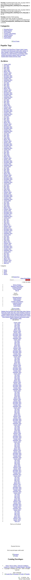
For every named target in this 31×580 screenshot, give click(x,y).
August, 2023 (7, 115)
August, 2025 (7, 81)
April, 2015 (7, 257)
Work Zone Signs (21, 55)
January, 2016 (7, 244)
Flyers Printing (17, 289)
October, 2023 (7, 112)
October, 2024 (7, 95)
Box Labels (17, 312)
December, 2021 (8, 144)
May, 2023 (6, 119)
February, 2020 (7, 175)
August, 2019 (7, 183)
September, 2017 (8, 216)
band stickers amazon (10, 55)
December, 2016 (8, 229)
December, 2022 (8, 127)
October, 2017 (7, 215)
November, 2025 (8, 77)
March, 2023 (7, 122)
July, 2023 (6, 117)
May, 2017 (6, 222)
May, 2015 (6, 256)
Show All (6, 263)
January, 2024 (7, 108)
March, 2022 (7, 139)
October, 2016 (7, 232)
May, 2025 (6, 85)
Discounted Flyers (21, 315)
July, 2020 (6, 168)
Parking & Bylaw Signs (15, 56)
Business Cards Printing (17, 286)
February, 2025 (7, 90)
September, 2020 (8, 165)
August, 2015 (7, 251)
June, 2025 (6, 84)
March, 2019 (7, 190)
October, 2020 (7, 163)
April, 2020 (7, 172)
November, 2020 (8, 162)
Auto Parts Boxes (11, 49)
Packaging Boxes (8, 29)
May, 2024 (6, 102)
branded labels (5, 56)
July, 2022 (6, 134)
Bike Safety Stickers (25, 311)
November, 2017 (8, 213)
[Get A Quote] (15, 41)
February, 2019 (7, 192)
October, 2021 (7, 146)
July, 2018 (6, 202)
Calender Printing (8, 35)
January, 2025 (7, 91)
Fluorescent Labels (14, 51)
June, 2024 (6, 101)
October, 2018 (7, 198)
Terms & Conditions (23, 565)
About (5, 271)
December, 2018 (8, 195)
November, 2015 (8, 247)
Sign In (5, 274)
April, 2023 (7, 121)
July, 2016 (6, 236)
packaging (3, 49)
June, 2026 (6, 67)
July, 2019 (6, 185)
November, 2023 (8, 111)
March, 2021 (7, 156)
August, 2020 (7, 166)
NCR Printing (7, 32)
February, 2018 (7, 209)
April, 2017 (7, 223)
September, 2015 (8, 250)
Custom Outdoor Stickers (8, 314)
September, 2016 (8, 233)
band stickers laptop (24, 317)
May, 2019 (6, 188)
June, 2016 (6, 237)
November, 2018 (8, 196)
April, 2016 (7, 240)
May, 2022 (6, 136)
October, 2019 (7, 180)
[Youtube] (27, 574)
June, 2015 (6, 254)
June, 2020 (6, 169)
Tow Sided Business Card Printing (15, 53)
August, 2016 (7, 234)
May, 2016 (6, 239)
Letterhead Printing (17, 287)
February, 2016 (7, 243)
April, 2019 (7, 189)
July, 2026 (6, 65)
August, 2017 (7, 217)
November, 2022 (8, 128)
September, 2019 (8, 182)
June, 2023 (6, 118)
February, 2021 (7, 158)
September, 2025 (8, 80)
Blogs (5, 272)
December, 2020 (8, 161)
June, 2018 (6, 203)
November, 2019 (8, 179)
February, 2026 (7, 73)
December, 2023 (8, 109)
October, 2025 (7, 78)
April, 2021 (7, 155)
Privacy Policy (13, 565)
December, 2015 (8, 246)
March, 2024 (7, 105)
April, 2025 (7, 87)
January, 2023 (7, 125)
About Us (12, 567)
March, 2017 (7, 224)
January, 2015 (7, 261)
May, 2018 (6, 205)
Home (5, 270)
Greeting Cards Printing (10, 33)
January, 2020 (7, 176)
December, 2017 (8, 212)
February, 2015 (7, 260)
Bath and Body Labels (15, 318)
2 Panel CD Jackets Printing (16, 52)
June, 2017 (6, 220)
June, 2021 (6, 152)
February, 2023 (7, 124)
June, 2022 (6, 135)
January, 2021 (7, 159)
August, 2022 (7, 132)
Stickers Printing (17, 285)
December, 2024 (8, 92)
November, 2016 (8, 230)
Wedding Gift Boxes (25, 312)
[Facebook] (15, 574)
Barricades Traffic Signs (7, 312)
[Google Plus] (8, 574)
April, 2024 (7, 104)
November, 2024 (8, 94)
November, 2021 (8, 145)
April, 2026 (7, 70)
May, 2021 (6, 153)
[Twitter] (21, 574)
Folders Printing (8, 30)
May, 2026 (6, 68)
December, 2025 (8, 75)
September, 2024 (8, 97)
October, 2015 (7, 249)
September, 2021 (8, 148)
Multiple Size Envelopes (7, 311)
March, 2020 (7, 173)
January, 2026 (7, 74)
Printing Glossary (20, 567)
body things (17, 311)
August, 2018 (7, 200)
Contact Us (7, 567)
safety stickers (22, 51)
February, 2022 (7, 141)
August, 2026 (7, 64)
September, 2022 (8, 131)
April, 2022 (7, 138)
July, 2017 (6, 219)
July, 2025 (6, 82)
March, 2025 (7, 88)
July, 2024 (6, 100)
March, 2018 (7, 207)
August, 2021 (7, 149)
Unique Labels (19, 49)
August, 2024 (7, 98)
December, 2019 (8, 178)
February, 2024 (7, 107)
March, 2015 (7, 259)
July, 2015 (6, 253)
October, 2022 (7, 129)
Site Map (28, 567)
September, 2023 (8, 114)
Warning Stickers (19, 314)
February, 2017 (7, 226)
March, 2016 (7, 242)
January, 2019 (7, 193)
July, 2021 (6, 151)
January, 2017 (7, 227)
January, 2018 (7, 210)
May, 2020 (6, 171)
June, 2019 (6, 186)
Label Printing (7, 38)
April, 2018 (7, 206)
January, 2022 (7, 142)
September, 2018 (8, 199)
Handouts (16, 317)
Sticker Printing (8, 36)
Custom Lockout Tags (11, 315)
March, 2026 (7, 71)
